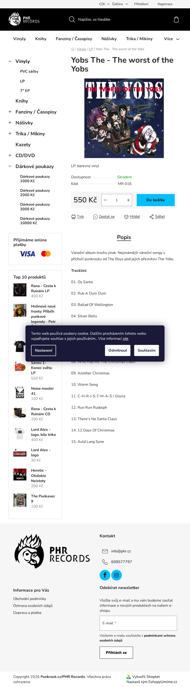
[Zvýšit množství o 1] (128, 200)
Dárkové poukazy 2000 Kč (35, 193)
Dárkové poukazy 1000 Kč (35, 179)
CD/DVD (25, 155)
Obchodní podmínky (29, 598)
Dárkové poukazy (35, 166)
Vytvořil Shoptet (146, 676)
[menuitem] (19, 39)
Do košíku (155, 200)
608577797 (121, 561)
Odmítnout (117, 350)
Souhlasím (146, 350)
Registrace (165, 4)
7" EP (25, 90)
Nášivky (24, 123)
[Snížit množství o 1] (105, 200)
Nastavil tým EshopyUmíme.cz (152, 681)
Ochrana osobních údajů (33, 605)
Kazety (23, 144)
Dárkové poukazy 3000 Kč (35, 206)
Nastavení (43, 350)
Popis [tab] (124, 237)
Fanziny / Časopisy (36, 112)
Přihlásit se (116, 652)
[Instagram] (116, 575)
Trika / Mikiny (30, 133)
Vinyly (23, 61)
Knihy (22, 101)
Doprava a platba (27, 612)
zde (125, 338)
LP (22, 81)
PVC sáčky (29, 71)
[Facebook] (105, 575)
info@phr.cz (121, 551)
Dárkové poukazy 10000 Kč (35, 221)
